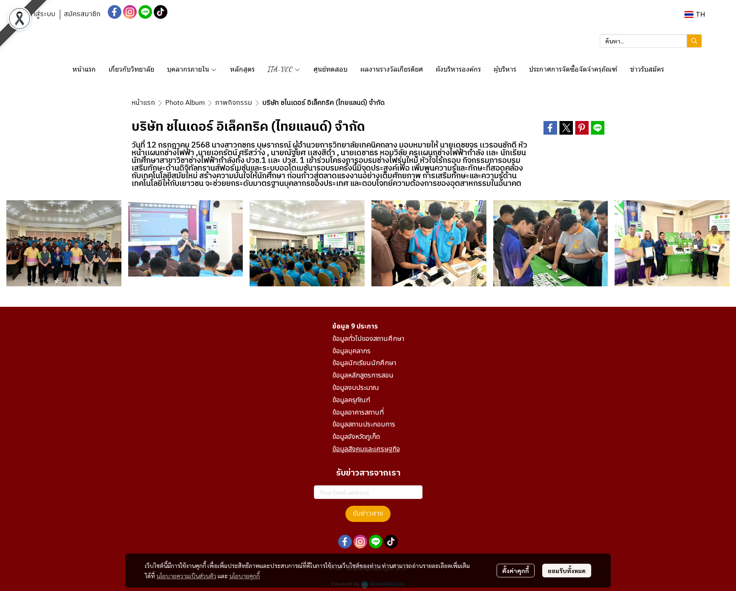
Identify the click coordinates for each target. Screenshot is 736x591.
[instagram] (130, 12)
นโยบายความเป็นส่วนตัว (186, 575)
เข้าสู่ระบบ (40, 14)
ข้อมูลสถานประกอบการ (363, 424)
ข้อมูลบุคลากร (351, 351)
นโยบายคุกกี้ (244, 575)
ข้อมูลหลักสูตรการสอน (363, 375)
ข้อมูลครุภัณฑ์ (351, 400)
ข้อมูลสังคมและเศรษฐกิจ (366, 449)
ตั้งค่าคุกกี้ (515, 570)
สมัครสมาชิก (82, 14)
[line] (145, 12)
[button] (694, 14)
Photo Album (185, 103)
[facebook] (114, 12)
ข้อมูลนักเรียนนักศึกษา (364, 363)
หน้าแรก (143, 103)
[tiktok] (160, 12)
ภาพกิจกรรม (233, 103)
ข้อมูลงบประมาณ (355, 388)
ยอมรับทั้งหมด (567, 570)
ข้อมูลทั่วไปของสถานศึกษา (368, 339)
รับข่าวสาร (368, 513)
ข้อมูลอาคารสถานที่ (358, 412)
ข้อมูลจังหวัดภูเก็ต (356, 437)
